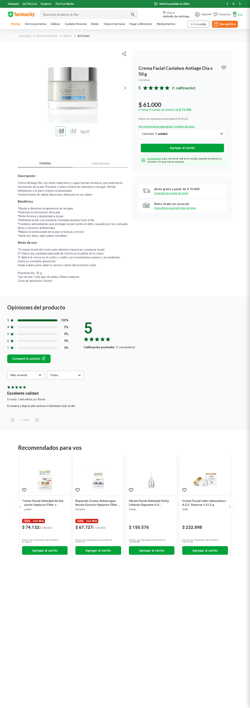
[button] (227, 4)
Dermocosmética (47, 35)
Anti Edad (83, 35)
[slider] (125, 4)
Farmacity (13, 3)
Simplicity (46, 3)
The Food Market (64, 3)
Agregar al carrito (182, 148)
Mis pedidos (228, 24)
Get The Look (29, 3)
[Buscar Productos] (132, 14)
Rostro (67, 35)
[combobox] (89, 14)
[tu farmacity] (198, 24)
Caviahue (144, 80)
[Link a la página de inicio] (25, 36)
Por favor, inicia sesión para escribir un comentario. (29, 358)
